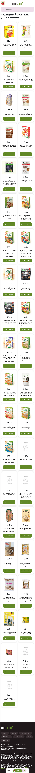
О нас (29, 736)
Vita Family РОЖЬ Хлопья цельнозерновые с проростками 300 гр (25, 427)
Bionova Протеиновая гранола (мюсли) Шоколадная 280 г (25, 288)
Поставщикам (18, 736)
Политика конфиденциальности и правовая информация (14, 749)
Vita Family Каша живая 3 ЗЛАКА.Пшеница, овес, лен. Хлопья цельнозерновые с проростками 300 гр (9, 358)
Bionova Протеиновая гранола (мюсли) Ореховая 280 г (9, 322)
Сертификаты (6, 736)
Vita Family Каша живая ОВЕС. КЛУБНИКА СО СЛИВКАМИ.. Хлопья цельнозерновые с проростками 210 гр (26, 253)
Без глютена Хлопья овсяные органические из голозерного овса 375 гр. (9, 530)
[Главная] (17, 3)
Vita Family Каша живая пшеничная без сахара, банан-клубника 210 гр (26, 147)
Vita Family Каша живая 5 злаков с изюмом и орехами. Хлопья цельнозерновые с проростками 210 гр (9, 253)
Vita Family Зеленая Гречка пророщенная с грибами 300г (9, 288)
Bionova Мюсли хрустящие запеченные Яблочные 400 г (26, 81)
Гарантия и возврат (19, 744)
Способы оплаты (6, 744)
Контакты (5, 740)
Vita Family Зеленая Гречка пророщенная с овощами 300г (9, 81)
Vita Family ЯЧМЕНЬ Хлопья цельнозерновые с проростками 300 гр (9, 427)
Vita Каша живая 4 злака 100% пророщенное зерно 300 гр (9, 217)
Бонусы (14, 733)
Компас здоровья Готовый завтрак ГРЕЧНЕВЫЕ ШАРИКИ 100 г (9, 46)
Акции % (5, 733)
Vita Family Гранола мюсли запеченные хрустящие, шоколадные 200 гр (26, 394)
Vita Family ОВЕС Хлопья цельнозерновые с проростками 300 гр (9, 461)
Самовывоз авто (25, 733)
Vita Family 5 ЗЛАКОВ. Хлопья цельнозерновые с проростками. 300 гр (9, 394)
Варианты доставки (7, 746)
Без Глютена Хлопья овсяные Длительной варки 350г (25, 666)
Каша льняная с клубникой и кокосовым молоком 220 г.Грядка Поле (9, 563)
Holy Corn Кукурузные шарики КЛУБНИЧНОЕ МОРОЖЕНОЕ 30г (9, 666)
